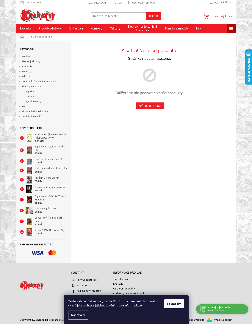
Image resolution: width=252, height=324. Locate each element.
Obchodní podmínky (143, 2)
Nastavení (78, 315)
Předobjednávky (31, 61)
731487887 (83, 285)
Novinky (26, 56)
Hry (24, 106)
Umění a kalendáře (32, 117)
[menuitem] (25, 28)
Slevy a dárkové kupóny (35, 111)
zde (139, 305)
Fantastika (27, 66)
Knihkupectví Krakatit (89, 291)
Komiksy (26, 72)
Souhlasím (174, 304)
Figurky (30, 92)
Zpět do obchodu (150, 105)
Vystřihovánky (33, 101)
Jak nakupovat (97, 2)
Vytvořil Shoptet (223, 320)
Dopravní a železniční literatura (39, 81)
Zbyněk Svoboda (194, 320)
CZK (212, 2)
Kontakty (119, 2)
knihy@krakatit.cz (87, 280)
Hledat (153, 16)
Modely (30, 97)
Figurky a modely (31, 86)
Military (26, 76)
